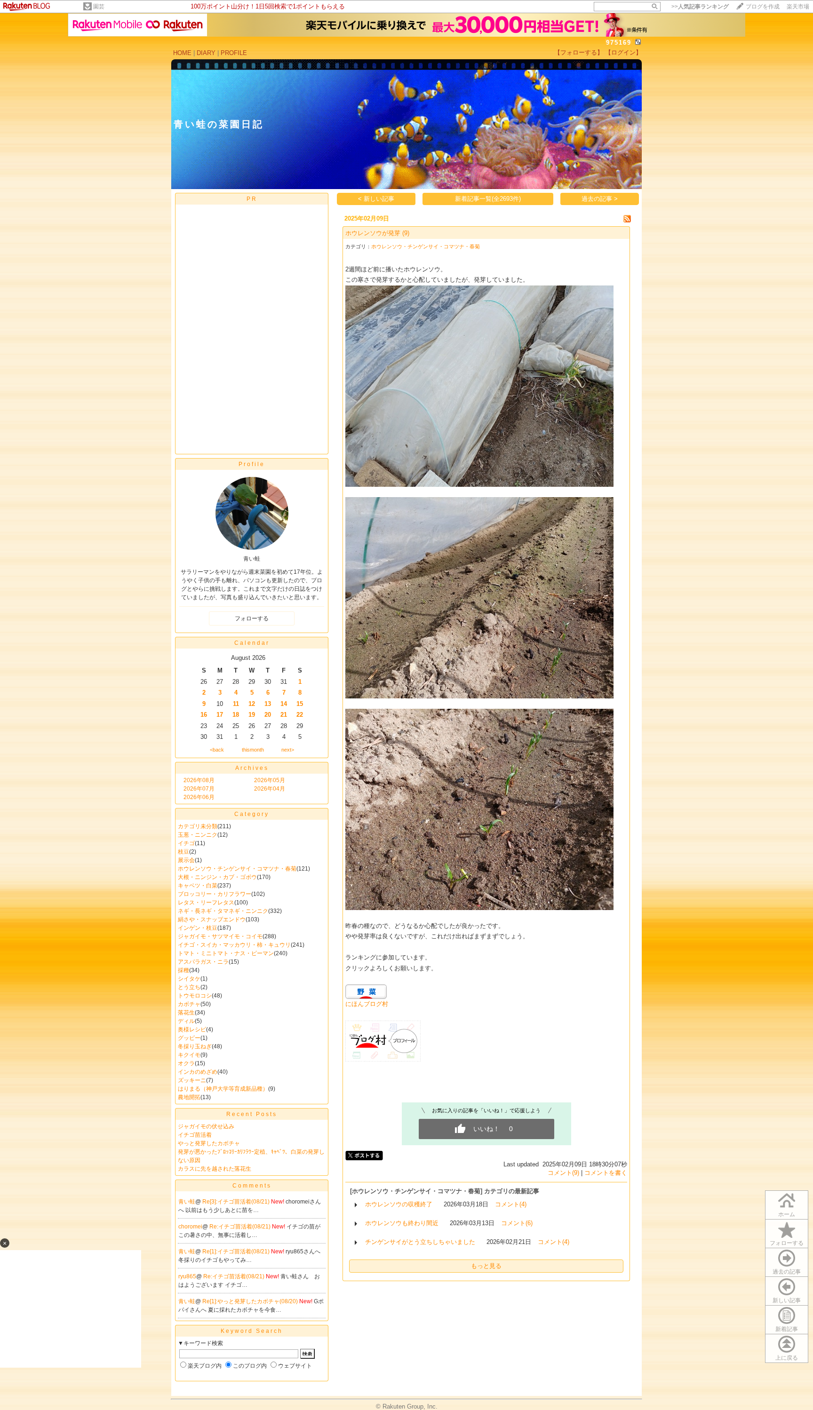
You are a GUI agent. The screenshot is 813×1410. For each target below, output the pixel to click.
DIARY (206, 52)
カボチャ (189, 1004)
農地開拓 (189, 1097)
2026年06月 (199, 797)
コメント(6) (517, 1223)
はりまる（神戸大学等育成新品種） (223, 1088)
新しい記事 (787, 1300)
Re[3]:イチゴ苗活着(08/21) (236, 1201)
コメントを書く (605, 1172)
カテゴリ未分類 (197, 826)
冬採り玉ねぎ (195, 1046)
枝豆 (183, 851)
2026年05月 (269, 780)
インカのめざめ (197, 1072)
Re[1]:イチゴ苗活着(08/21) (236, 1251)
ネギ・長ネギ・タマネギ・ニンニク (223, 911)
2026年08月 (199, 780)
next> (287, 750)
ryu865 (187, 1276)
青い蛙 (186, 1201)
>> (700, 6)
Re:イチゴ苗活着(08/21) (240, 1226)
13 (267, 703)
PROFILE (234, 52)
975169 (618, 42)
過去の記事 (787, 1271)
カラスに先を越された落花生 (214, 1168)
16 (203, 714)
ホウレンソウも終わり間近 (401, 1223)
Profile (252, 464)
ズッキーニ (192, 1080)
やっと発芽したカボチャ (209, 1143)
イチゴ (186, 843)
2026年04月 (269, 788)
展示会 (186, 860)
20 (267, 714)
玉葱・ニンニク (197, 835)
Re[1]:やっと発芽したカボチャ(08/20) (250, 1301)
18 (235, 714)
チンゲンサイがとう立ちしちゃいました (420, 1241)
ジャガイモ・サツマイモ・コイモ (220, 936)
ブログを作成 (763, 6)
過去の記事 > (600, 198)
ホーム (786, 1214)
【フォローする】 (578, 52)
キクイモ (189, 1055)
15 (299, 703)
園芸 (98, 6)
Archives (252, 768)
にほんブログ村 (366, 1003)
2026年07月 (199, 788)
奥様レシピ (192, 1029)
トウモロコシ (195, 995)
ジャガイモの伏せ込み (206, 1126)
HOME (182, 52)
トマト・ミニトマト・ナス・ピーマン (226, 953)
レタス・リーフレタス (206, 902)
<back (217, 750)
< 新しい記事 (376, 198)
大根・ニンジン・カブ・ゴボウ (217, 877)
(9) (405, 233)
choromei (190, 1226)
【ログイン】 (623, 52)
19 (251, 714)
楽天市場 (798, 6)
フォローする (787, 1243)
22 (299, 714)
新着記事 (786, 1329)
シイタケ (189, 978)
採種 (183, 970)
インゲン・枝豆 (197, 928)
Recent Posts (251, 1114)
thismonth (253, 750)
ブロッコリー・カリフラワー (214, 894)
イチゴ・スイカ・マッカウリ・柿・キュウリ (234, 945)
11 (236, 703)
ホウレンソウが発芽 (372, 233)
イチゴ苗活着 (195, 1135)
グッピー (189, 1038)
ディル (186, 1021)
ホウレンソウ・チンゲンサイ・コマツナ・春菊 (237, 868)
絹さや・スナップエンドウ (212, 919)
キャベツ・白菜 (197, 885)
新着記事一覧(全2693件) (488, 198)
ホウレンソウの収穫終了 (398, 1204)
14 (283, 703)
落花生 (186, 1012)
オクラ (186, 1063)
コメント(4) (510, 1204)
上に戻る (786, 1358)
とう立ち (189, 987)
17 (219, 714)
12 (251, 703)
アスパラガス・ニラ (203, 961)
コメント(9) (563, 1172)
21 (283, 714)
